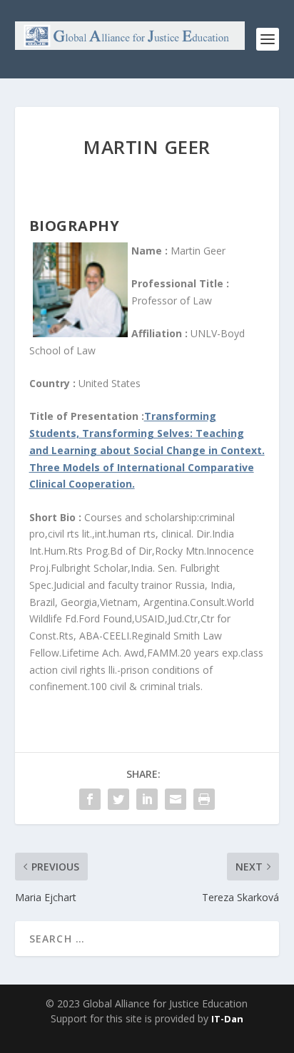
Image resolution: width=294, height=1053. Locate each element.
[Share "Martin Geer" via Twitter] (118, 799)
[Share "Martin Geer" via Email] (175, 799)
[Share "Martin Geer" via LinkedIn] (147, 799)
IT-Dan (227, 1018)
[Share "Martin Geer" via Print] (204, 799)
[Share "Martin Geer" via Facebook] (90, 799)
